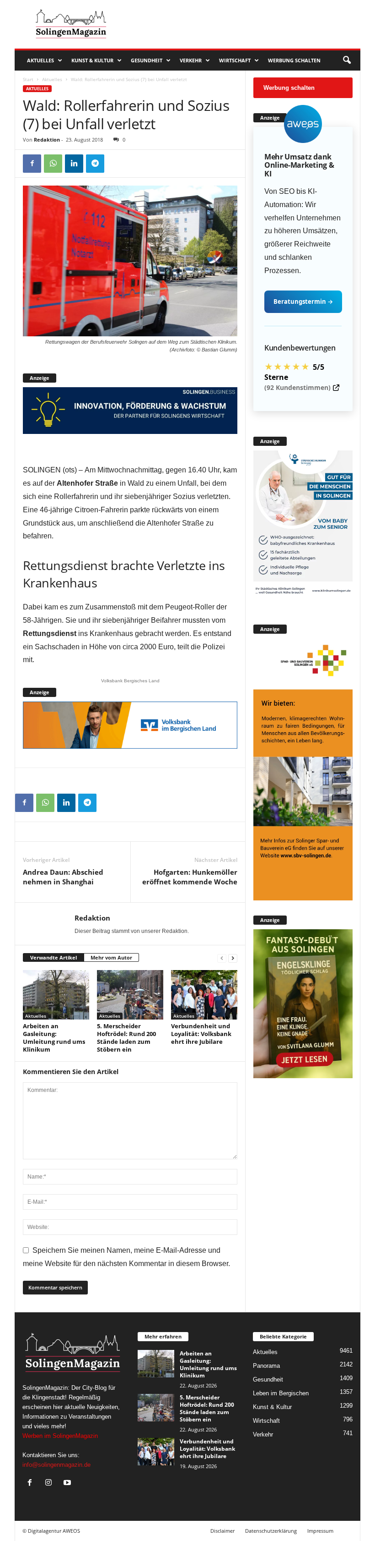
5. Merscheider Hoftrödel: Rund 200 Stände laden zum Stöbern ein (126, 1037)
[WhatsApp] (53, 163)
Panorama (266, 1365)
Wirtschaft (235, 60)
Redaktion (47, 139)
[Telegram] (95, 163)
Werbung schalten (294, 60)
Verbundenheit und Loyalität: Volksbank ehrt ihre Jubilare (201, 1034)
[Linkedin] (74, 163)
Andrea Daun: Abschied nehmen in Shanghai (63, 876)
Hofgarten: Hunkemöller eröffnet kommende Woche (189, 876)
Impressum (320, 1530)
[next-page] (232, 958)
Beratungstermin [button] (303, 301)
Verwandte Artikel (53, 957)
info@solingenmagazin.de (56, 1464)
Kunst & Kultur (92, 60)
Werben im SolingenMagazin (60, 1435)
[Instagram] (50, 1483)
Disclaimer (222, 1530)
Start (28, 79)
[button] (347, 60)
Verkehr (191, 60)
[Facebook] (32, 163)
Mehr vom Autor (111, 957)
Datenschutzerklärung (271, 1530)
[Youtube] (68, 1483)
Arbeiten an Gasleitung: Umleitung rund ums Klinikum (54, 1037)
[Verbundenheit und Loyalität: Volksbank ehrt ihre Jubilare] (204, 995)
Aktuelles (40, 60)
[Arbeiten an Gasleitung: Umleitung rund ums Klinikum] (56, 995)
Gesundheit (146, 60)
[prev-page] (221, 958)
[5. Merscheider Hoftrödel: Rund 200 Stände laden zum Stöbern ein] (130, 995)
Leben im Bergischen (281, 1393)
